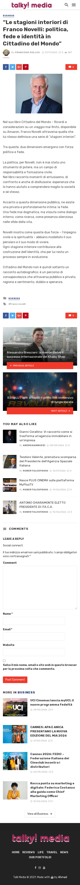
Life (41, 852)
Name (8, 613)
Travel (51, 852)
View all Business (37, 814)
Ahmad (62, 877)
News (64, 852)
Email (7, 629)
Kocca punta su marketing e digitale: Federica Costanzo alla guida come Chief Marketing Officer (52, 789)
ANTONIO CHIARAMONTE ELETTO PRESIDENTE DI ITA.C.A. (42, 505)
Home (16, 852)
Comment (10, 562)
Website (8, 645)
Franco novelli (18, 304)
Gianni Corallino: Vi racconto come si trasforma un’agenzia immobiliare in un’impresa (45, 436)
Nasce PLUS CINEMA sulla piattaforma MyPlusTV (46, 482)
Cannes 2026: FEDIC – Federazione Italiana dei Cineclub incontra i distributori (49, 760)
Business (8, 16)
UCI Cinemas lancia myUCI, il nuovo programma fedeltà (52, 702)
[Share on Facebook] (6, 67)
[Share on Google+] (19, 67)
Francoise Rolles (27, 52)
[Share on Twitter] (12, 67)
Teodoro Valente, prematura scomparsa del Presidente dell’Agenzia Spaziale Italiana (47, 461)
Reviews (28, 852)
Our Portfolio (40, 857)
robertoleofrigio (35, 470)
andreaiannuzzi (34, 445)
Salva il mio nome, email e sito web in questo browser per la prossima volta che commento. (40, 667)
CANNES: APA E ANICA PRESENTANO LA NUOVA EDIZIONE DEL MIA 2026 (48, 731)
